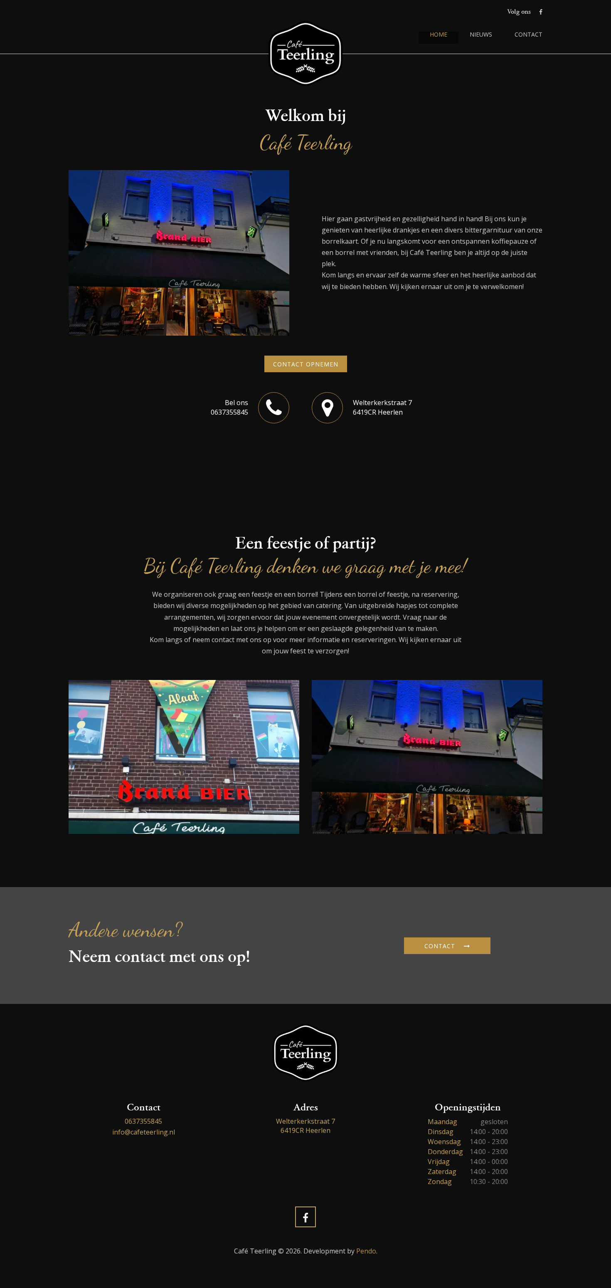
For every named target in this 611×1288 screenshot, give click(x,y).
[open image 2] (427, 757)
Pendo (366, 1251)
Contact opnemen (305, 364)
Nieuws (481, 35)
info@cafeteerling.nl (143, 1132)
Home (438, 35)
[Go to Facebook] (540, 12)
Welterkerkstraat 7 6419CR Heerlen (305, 1126)
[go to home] (305, 53)
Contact (528, 35)
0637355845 (143, 1121)
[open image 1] (184, 757)
